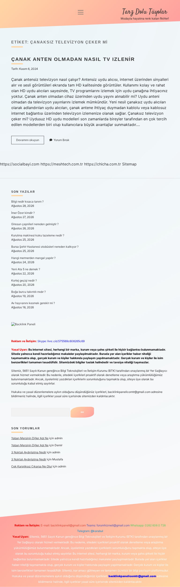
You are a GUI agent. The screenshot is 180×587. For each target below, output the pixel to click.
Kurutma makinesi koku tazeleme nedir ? (37, 235)
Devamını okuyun (30, 141)
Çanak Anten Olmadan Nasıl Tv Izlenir (73, 59)
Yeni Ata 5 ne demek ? (25, 269)
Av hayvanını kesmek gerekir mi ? (33, 303)
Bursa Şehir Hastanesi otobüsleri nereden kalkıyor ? (45, 246)
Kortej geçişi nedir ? (24, 280)
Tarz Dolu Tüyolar (144, 12)
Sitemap (129, 164)
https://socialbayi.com (19, 164)
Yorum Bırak (61, 140)
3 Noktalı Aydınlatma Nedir (28, 452)
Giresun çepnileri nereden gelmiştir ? (35, 224)
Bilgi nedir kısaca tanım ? (27, 201)
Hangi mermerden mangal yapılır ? (33, 258)
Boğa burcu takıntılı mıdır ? (28, 292)
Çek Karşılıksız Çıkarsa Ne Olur (31, 466)
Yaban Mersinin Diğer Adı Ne (30, 438)
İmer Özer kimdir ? (23, 213)
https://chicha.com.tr (102, 164)
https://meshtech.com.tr (62, 164)
